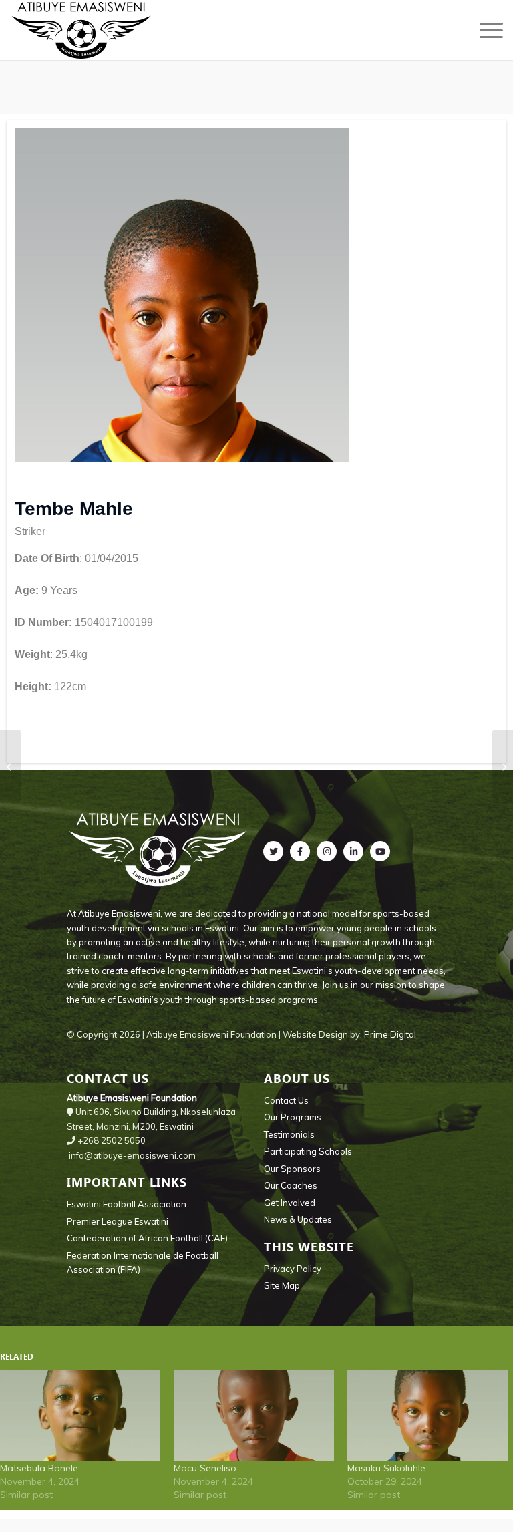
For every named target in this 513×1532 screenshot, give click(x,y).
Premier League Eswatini (117, 1221)
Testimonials (289, 1134)
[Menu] (484, 30)
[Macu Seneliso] (254, 1415)
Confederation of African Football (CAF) (147, 1238)
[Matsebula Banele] (80, 1415)
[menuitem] (484, 30)
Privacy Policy (292, 1268)
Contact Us (286, 1100)
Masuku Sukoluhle (386, 1468)
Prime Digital (390, 1034)
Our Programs (292, 1117)
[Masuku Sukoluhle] (427, 1415)
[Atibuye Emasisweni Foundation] (81, 30)
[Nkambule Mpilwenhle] (10, 766)
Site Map (282, 1285)
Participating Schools (308, 1151)
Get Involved (289, 1202)
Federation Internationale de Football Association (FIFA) (142, 1262)
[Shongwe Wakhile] (502, 766)
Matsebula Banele (39, 1468)
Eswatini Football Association (126, 1204)
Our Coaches (290, 1185)
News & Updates (298, 1219)
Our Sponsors (292, 1168)
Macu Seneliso (205, 1468)
